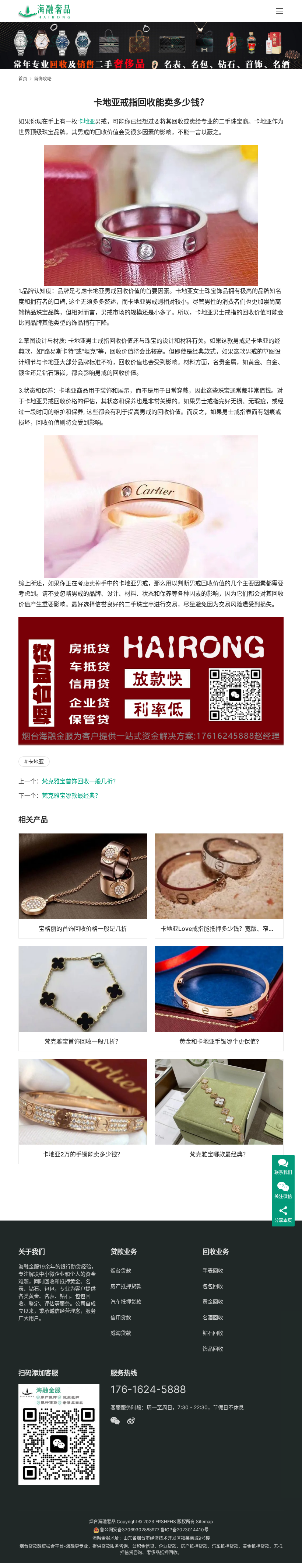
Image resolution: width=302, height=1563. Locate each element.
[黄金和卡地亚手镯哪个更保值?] (219, 998)
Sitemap (204, 1521)
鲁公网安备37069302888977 (129, 1529)
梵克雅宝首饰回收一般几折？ (80, 781)
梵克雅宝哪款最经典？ (71, 795)
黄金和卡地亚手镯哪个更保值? (219, 1041)
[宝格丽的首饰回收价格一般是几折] (83, 885)
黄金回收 (213, 1301)
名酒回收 (213, 1317)
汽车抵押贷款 (125, 1301)
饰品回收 (213, 1349)
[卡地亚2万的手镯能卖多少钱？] (83, 1111)
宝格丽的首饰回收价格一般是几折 (83, 928)
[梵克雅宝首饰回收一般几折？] (83, 998)
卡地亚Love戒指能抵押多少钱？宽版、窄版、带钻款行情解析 (222, 928)
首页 (22, 78)
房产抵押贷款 (125, 1286)
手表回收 (213, 1270)
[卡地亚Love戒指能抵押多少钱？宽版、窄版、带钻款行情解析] (219, 885)
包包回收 (213, 1286)
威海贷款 (120, 1333)
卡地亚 (86, 121)
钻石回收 (213, 1333)
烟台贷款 (120, 1270)
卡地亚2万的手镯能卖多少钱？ (83, 1154)
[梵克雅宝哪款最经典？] (219, 1111)
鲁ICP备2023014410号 (184, 1529)
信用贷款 (120, 1317)
